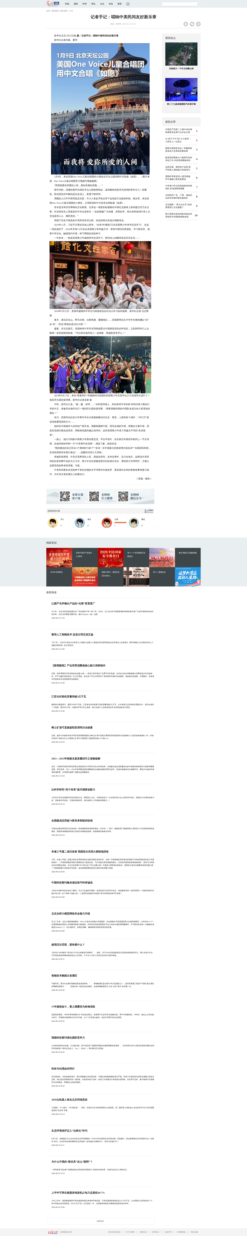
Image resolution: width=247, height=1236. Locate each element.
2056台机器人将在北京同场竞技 (69, 1099)
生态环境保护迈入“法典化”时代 (69, 1130)
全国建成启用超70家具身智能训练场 (72, 820)
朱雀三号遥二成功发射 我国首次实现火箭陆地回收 (80, 851)
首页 (48, 11)
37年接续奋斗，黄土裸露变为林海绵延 (73, 1006)
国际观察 (63, 11)
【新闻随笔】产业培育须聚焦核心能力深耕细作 (78, 665)
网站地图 (194, 1232)
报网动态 (143, 1232)
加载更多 (100, 1221)
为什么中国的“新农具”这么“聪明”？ (72, 1161)
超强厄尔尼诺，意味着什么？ (68, 944)
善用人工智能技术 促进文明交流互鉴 (72, 634)
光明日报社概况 (114, 1232)
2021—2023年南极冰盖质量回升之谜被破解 (75, 758)
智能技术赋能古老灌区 (64, 975)
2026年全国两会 (56, 572)
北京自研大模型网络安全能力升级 (70, 913)
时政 (67, 4)
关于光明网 (130, 1232)
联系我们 (155, 1232)
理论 (93, 4)
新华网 (118, 24)
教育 (120, 4)
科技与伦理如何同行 (63, 1068)
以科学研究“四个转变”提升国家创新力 (73, 789)
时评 (85, 4)
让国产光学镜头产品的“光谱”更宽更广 (73, 603)
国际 (76, 4)
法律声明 (168, 1232)
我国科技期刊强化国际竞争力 (68, 1037)
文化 (102, 4)
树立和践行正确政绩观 (188, 553)
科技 (111, 4)
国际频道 (55, 11)
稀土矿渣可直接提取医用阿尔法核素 (72, 727)
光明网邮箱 (181, 1232)
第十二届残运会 (159, 572)
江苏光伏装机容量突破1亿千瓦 (68, 696)
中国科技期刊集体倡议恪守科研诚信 (72, 882)
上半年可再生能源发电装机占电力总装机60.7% (78, 1192)
